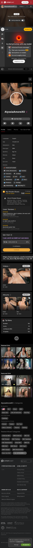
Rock (25, 179)
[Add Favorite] (2, 29)
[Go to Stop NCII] (11, 528)
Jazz (23, 176)
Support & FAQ (21, 493)
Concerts (8, 173)
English (25, 461)
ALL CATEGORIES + (19, 453)
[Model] (30, 79)
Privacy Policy (20, 469)
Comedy (23, 170)
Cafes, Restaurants (11, 170)
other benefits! (22, 58)
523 (20, 313)
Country (8, 176)
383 (6, 313)
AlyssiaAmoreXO (7, 403)
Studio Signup (5, 496)
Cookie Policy (19, 541)
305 (6, 287)
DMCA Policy (20, 475)
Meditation (9, 179)
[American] (3, 409)
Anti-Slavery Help (21, 484)
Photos (16, 129)
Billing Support (21, 496)
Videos (21, 6)
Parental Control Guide (23, 481)
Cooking (18, 173)
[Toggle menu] (2, 2)
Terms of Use (20, 472)
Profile (3, 129)
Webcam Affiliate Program (8, 499)
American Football (11, 167)
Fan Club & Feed (25, 129)
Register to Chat (19, 61)
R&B (18, 179)
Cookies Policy (21, 478)
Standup (18, 182)
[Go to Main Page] (10, 2)
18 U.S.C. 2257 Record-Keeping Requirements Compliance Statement (16, 534)
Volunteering (9, 185)
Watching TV (21, 185)
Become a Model (6, 493)
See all (25, 266)
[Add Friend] (20, 123)
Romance (8, 182)
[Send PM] (28, 123)
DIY (16, 176)
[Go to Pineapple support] (3, 527)
